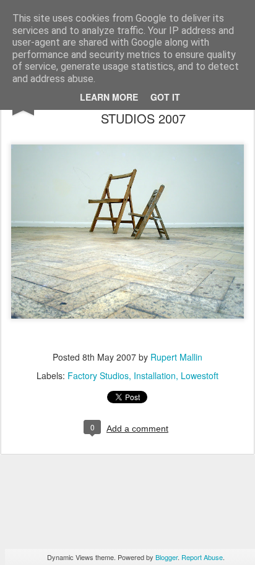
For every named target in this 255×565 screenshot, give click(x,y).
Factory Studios (98, 375)
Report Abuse (202, 557)
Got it (165, 97)
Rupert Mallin (176, 357)
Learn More (109, 97)
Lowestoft (199, 375)
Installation (155, 375)
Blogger (166, 557)
